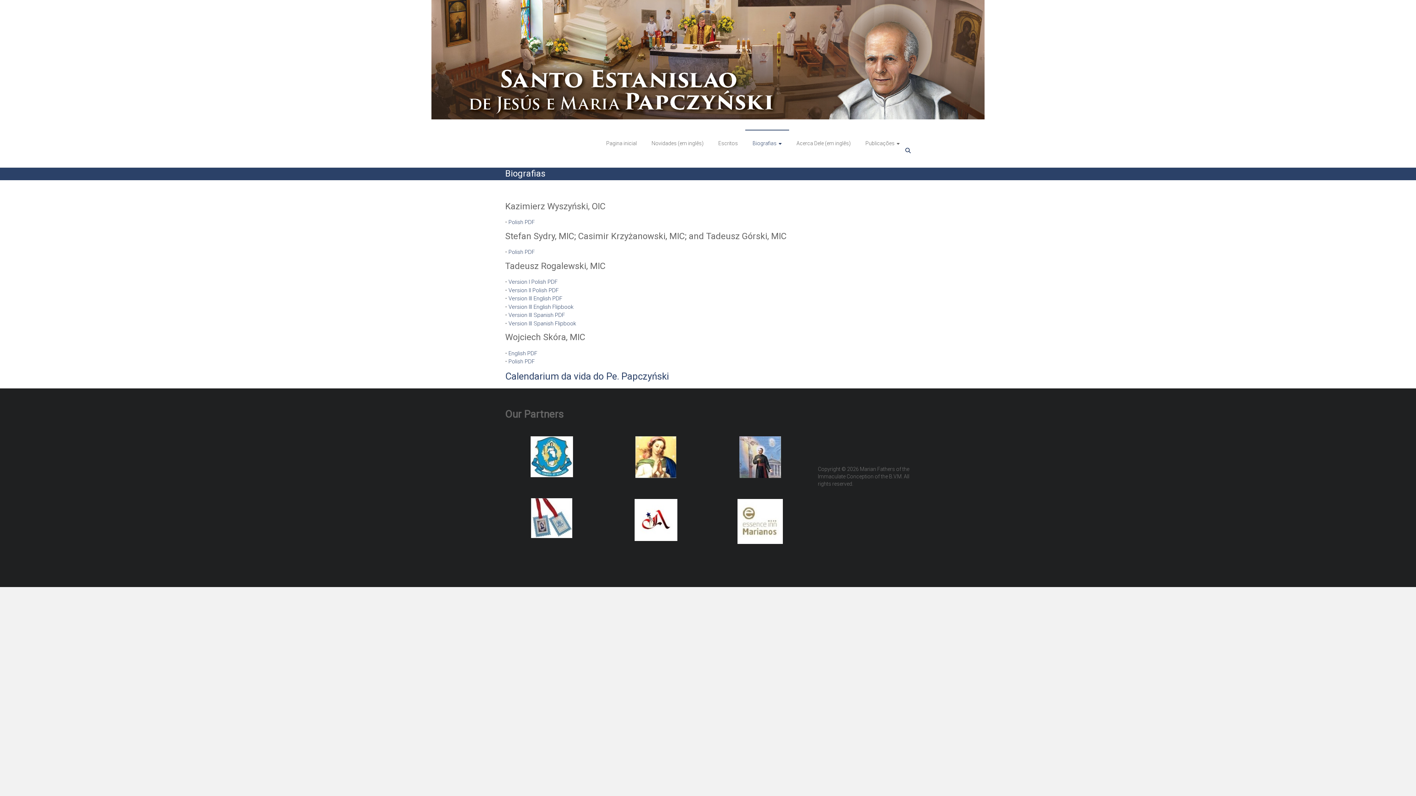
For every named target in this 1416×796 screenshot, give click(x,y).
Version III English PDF (535, 298)
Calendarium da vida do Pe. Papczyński (587, 376)
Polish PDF (522, 222)
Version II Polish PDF (534, 290)
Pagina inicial (621, 143)
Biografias (765, 143)
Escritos (728, 143)
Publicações (880, 143)
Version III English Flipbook (541, 307)
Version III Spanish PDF (537, 315)
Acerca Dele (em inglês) (823, 143)
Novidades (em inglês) (678, 143)
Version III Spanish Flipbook (542, 323)
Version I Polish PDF (533, 282)
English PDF (523, 353)
